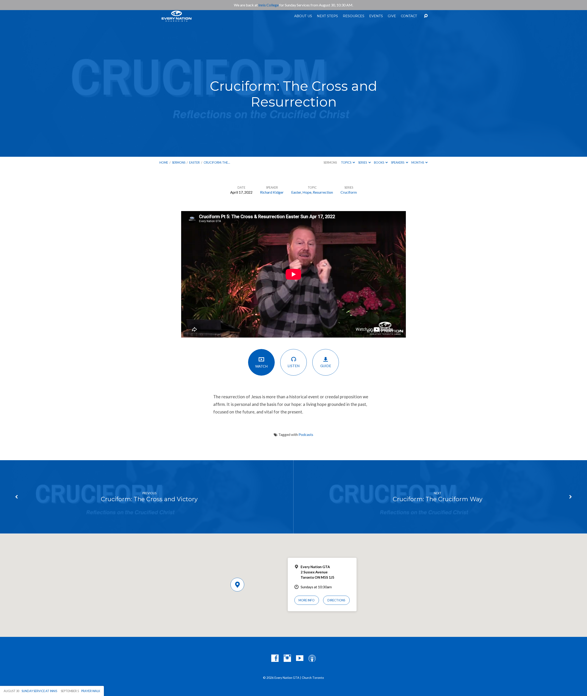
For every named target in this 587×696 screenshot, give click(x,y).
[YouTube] (299, 658)
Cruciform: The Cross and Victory (149, 499)
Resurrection (323, 192)
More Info (307, 600)
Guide (325, 366)
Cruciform (349, 192)
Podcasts (306, 434)
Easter (194, 162)
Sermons (178, 162)
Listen (293, 366)
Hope (306, 192)
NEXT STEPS (327, 16)
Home (163, 162)
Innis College (268, 5)
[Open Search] (426, 16)
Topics (346, 162)
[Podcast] (312, 658)
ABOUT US (303, 16)
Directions (336, 600)
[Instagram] (287, 658)
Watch (261, 366)
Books (379, 162)
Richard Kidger (272, 192)
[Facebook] (275, 658)
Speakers (398, 162)
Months (417, 162)
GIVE (392, 16)
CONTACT (409, 16)
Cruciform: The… (217, 162)
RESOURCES (353, 16)
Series (362, 162)
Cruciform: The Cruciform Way (437, 499)
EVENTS (376, 16)
